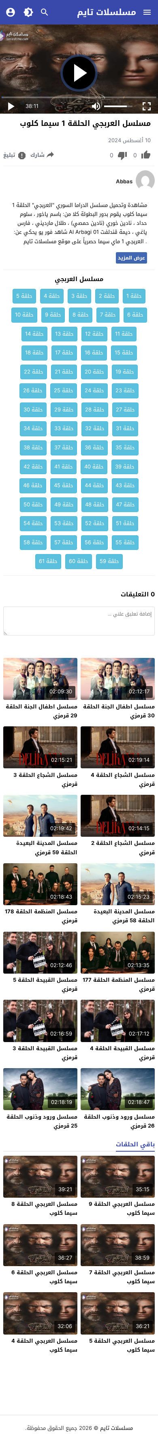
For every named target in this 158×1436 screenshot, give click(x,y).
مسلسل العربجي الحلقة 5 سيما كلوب (122, 1345)
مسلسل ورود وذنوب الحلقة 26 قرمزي (119, 1121)
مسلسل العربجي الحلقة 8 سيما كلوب (44, 1208)
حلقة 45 (63, 485)
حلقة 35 (125, 447)
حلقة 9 (53, 315)
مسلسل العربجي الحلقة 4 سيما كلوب (44, 1345)
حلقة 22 (33, 372)
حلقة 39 (125, 467)
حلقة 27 (125, 410)
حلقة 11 (124, 334)
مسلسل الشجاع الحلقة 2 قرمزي (123, 847)
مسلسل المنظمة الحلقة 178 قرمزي (41, 916)
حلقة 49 (64, 504)
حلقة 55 (125, 542)
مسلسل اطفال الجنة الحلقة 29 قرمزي (41, 711)
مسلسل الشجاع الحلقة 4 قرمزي (123, 779)
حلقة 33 (64, 428)
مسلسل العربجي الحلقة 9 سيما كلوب (122, 1208)
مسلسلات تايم (106, 12)
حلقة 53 (64, 523)
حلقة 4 (52, 296)
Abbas (124, 182)
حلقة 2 (107, 296)
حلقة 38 (33, 447)
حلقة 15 (124, 352)
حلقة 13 (64, 334)
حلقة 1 (134, 296)
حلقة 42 (33, 467)
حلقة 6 (135, 315)
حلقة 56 (94, 542)
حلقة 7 (108, 315)
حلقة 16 (94, 352)
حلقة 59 (109, 561)
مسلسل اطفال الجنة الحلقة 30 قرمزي (119, 711)
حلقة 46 (33, 485)
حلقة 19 (124, 372)
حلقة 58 (33, 542)
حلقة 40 (94, 467)
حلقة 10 (24, 315)
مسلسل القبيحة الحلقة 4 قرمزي (122, 1052)
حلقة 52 (95, 523)
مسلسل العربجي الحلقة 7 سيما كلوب (122, 1276)
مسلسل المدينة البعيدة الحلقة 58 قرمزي (124, 916)
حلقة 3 (79, 296)
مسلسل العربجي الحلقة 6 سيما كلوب (44, 1276)
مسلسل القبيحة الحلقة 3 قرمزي (45, 1052)
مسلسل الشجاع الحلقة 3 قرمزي (45, 779)
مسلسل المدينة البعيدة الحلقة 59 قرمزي (46, 847)
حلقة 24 (94, 390)
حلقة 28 (95, 410)
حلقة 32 (95, 428)
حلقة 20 (94, 372)
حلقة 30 (33, 410)
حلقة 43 (125, 485)
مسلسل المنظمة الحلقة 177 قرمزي (119, 984)
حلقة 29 (64, 410)
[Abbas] (145, 189)
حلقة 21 (64, 372)
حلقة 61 (48, 561)
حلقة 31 (125, 428)
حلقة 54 (33, 523)
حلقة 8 (81, 315)
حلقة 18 (34, 352)
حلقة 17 (64, 352)
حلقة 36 (94, 447)
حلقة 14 (34, 334)
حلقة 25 (63, 390)
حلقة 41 (63, 467)
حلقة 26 (33, 390)
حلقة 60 (78, 561)
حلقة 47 (125, 504)
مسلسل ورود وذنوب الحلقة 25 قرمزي (41, 1121)
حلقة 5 (24, 296)
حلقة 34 (33, 428)
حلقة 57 (63, 542)
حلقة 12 (94, 334)
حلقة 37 (63, 447)
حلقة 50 (33, 504)
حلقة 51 (125, 523)
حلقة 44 (94, 485)
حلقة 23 (125, 390)
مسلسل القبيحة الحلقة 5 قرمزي (45, 984)
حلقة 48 (95, 504)
